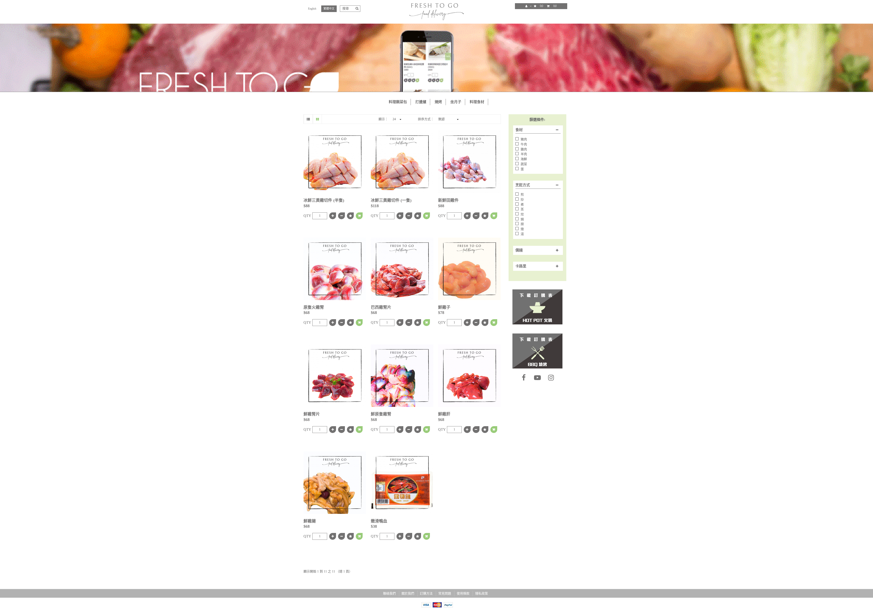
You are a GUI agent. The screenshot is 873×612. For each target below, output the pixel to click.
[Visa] (426, 604)
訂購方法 (426, 593)
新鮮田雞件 (448, 200)
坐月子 (455, 102)
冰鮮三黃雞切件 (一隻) (391, 200)
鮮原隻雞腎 (381, 414)
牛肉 (523, 144)
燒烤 (438, 102)
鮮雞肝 (444, 414)
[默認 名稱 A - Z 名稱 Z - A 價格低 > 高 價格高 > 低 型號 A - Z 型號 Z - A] (448, 119)
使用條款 (463, 593)
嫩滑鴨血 (379, 521)
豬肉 (523, 139)
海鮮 (523, 159)
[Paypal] (448, 604)
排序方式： (426, 119)
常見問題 (444, 593)
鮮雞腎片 (312, 414)
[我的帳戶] (530, 6)
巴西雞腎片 (381, 307)
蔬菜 (523, 164)
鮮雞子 (444, 307)
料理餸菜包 (398, 102)
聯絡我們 (389, 593)
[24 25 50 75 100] (396, 119)
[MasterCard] (437, 604)
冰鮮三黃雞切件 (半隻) (324, 200)
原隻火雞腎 (314, 307)
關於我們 (407, 593)
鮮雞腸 (310, 521)
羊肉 (523, 154)
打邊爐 (420, 102)
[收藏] (350, 215)
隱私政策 (481, 593)
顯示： (383, 119)
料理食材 (477, 102)
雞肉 (523, 149)
